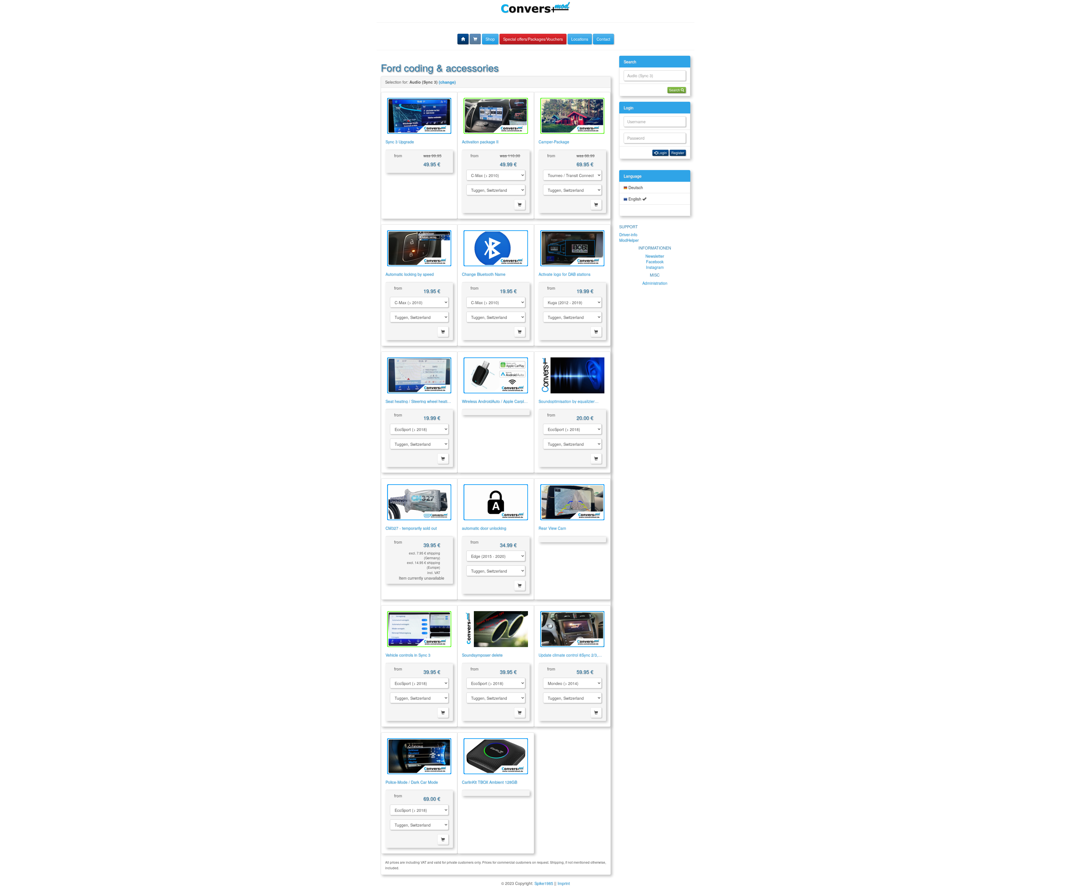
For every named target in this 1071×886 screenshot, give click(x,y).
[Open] (419, 116)
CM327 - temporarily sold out (411, 528)
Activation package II (480, 141)
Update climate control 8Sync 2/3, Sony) (568, 657)
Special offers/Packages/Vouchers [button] (533, 39)
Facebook (655, 261)
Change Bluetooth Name (483, 274)
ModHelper (629, 240)
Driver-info (628, 234)
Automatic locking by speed (409, 274)
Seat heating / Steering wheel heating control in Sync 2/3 (418, 403)
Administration (654, 283)
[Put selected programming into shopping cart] (519, 204)
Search (630, 61)
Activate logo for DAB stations (564, 274)
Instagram (655, 267)
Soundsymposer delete (482, 655)
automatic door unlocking (484, 528)
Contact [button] (603, 39)
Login (628, 107)
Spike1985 (543, 883)
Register (677, 152)
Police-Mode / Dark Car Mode (411, 782)
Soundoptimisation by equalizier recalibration (567, 403)
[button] (463, 39)
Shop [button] (490, 39)
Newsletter (654, 256)
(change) (447, 82)
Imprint (564, 883)
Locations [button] (579, 39)
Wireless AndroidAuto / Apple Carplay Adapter (495, 403)
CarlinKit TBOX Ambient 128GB (489, 782)
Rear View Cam (552, 528)
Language (632, 176)
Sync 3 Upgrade (399, 141)
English (634, 199)
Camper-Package (554, 141)
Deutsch (635, 187)
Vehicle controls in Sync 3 (407, 655)
